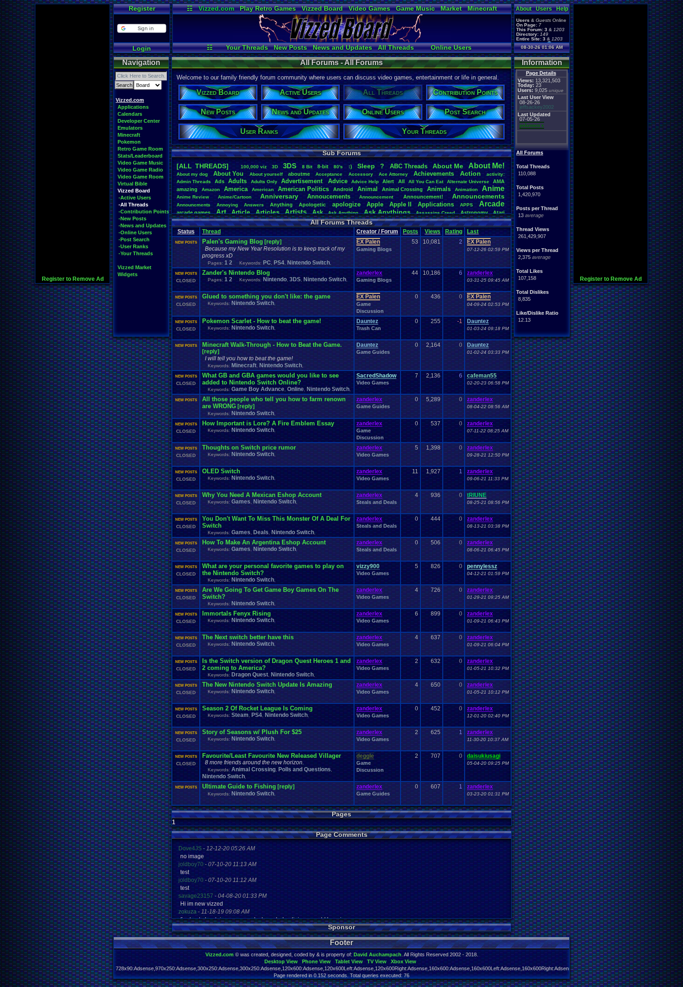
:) (350, 166)
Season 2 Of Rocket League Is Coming (257, 708)
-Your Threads (135, 253)
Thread (211, 231)
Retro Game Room (140, 149)
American (263, 189)
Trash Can (368, 328)
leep (366, 166)
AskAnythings (387, 212)
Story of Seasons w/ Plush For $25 (252, 732)
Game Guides (373, 352)
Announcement (376, 196)
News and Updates (342, 47)
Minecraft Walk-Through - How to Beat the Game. (272, 344)
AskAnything (343, 212)
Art (221, 212)
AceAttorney (393, 174)
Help (562, 9)
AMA (499, 181)
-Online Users (135, 232)
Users (544, 9)
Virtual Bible (132, 183)
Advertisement (302, 181)
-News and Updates (142, 225)
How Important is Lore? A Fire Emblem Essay (268, 423)
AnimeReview (193, 196)
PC (267, 262)
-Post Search (134, 239)
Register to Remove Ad (73, 279)
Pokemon (129, 142)
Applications (133, 107)
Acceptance (328, 174)
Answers (254, 204)
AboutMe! (486, 166)
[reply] (273, 241)
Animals (439, 188)
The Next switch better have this (248, 637)
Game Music (415, 8)
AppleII (400, 204)
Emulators (130, 128)
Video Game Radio (140, 169)
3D (275, 166)
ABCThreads (408, 166)
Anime (493, 188)
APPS (466, 204)
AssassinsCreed (435, 212)
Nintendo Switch (308, 262)
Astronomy (474, 212)
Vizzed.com (216, 8)
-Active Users (134, 197)
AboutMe (448, 166)
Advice (338, 181)
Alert (388, 181)
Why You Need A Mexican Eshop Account (262, 494)
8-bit (322, 166)
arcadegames (193, 212)
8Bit (307, 166)
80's (338, 166)
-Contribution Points (143, 211)
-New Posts (132, 218)
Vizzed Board (322, 8)
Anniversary (279, 196)
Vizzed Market (134, 267)
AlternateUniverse (468, 181)
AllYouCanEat (425, 181)
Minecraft (482, 8)
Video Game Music (140, 163)
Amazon (211, 189)
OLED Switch (221, 471)
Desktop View (281, 961)
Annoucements (328, 196)
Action (470, 173)
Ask (317, 212)
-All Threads (133, 204)
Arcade (492, 204)
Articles (268, 212)
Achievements (434, 173)
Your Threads (247, 47)
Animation (466, 189)
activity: (495, 174)
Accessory (360, 174)
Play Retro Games (268, 8)
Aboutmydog (192, 174)
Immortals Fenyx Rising (236, 613)
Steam (240, 715)
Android (343, 189)
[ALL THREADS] (203, 166)
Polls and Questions (304, 769)
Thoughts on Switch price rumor (249, 447)
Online (295, 389)
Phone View (316, 961)
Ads (219, 181)
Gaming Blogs (374, 249)
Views (432, 231)
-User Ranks (133, 246)
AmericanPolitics (303, 188)
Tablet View (349, 961)
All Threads (396, 47)
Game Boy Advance (257, 389)
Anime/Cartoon (234, 196)
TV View (377, 961)
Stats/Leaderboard (140, 156)
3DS (289, 166)
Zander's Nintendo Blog (236, 272)
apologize (346, 204)
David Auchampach (377, 954)
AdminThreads (194, 181)
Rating (453, 231)
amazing (187, 189)
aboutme (299, 174)
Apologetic (312, 204)
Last (473, 231)
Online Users (451, 47)
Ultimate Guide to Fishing (239, 786)
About (524, 9)
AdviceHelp (365, 181)
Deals (261, 532)
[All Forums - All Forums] (342, 40)
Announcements (478, 196)
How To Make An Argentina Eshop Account (264, 542)
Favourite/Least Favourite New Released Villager (271, 755)
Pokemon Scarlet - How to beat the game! (261, 321)
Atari (499, 212)
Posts (410, 231)
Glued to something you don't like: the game (266, 296)
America (236, 188)
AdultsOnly (264, 181)
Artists (296, 212)
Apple (375, 204)
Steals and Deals (376, 502)
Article (240, 212)
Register (142, 8)
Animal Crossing (253, 769)
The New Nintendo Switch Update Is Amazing (267, 684)
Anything (281, 204)
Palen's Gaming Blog (232, 241)
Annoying (227, 204)
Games (240, 501)
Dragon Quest (249, 674)
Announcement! (423, 196)
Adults (237, 181)
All (401, 181)
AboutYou (228, 173)
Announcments (193, 204)
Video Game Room (141, 176)
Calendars (130, 114)
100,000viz (254, 166)
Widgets (128, 274)
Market (451, 8)
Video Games (369, 8)
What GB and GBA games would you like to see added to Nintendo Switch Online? (270, 379)
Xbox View (403, 961)
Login (141, 48)
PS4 (279, 262)
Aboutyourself (266, 174)
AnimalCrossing (402, 189)
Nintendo (275, 279)
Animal (367, 188)
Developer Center (139, 121)
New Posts (290, 47)
